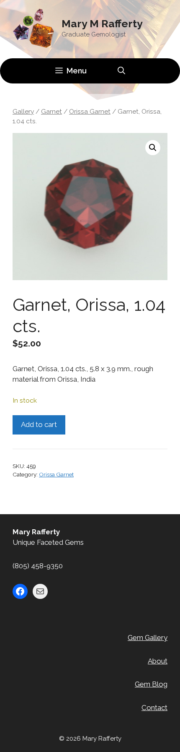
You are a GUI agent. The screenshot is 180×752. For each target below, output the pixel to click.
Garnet (51, 111)
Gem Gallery (147, 637)
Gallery (23, 111)
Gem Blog (151, 684)
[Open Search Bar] (121, 70)
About (157, 661)
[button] (152, 147)
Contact (154, 707)
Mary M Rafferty (102, 23)
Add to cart (39, 424)
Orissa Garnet (90, 111)
